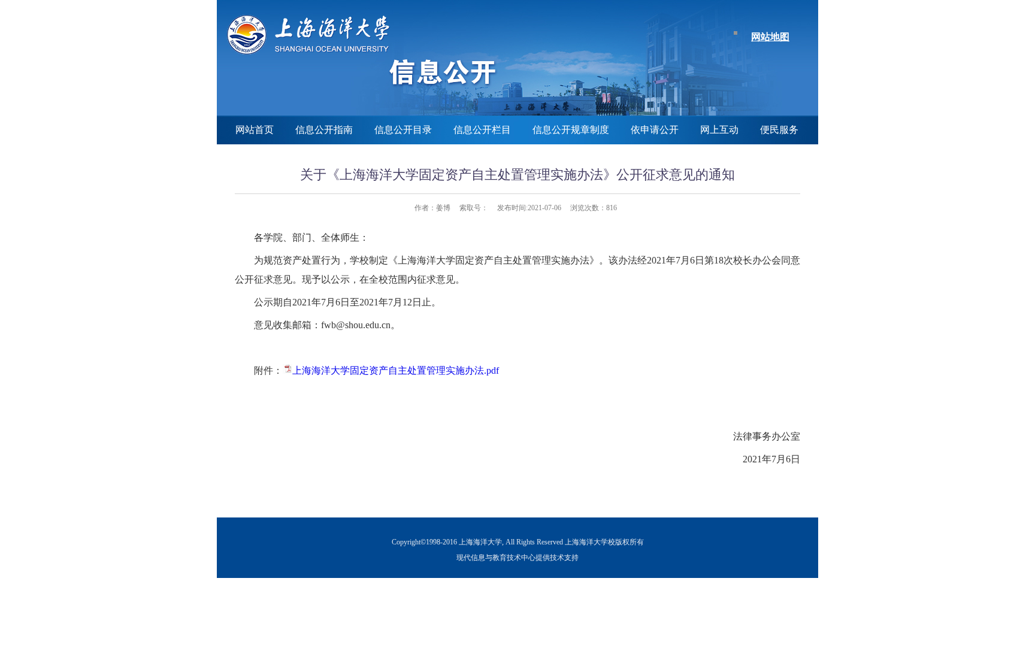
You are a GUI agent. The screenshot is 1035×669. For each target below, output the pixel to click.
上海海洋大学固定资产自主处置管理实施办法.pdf (395, 370)
